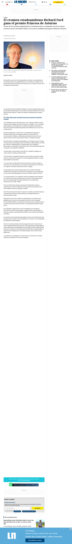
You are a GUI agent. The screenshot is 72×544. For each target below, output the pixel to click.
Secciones (8, 2)
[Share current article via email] (7, 4)
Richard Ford (17, 511)
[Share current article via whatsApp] (65, 4)
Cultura (6, 17)
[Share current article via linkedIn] (50, 4)
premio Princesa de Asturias (29, 511)
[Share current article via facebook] (21, 4)
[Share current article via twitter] (36, 4)
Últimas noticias (32, 1)
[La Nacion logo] (20, 2)
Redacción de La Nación (10, 35)
